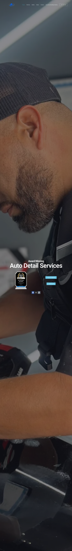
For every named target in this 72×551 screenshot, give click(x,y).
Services (28, 4)
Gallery (33, 4)
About (37, 4)
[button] (64, 5)
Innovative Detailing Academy (52, 4)
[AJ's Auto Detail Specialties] (11, 4)
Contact (42, 4)
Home (23, 4)
